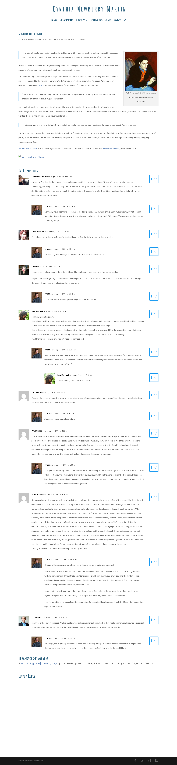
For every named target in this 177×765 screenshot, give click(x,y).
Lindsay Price (37, 231)
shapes (60, 39)
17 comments (81, 39)
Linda (34, 266)
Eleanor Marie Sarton (28, 148)
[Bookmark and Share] (32, 157)
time (72, 39)
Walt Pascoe (37, 494)
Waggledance (38, 430)
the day (67, 39)
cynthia (48, 206)
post (41, 85)
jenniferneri (37, 311)
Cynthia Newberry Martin (31, 39)
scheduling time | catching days (39, 663)
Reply (154, 179)
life (55, 39)
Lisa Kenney (37, 392)
